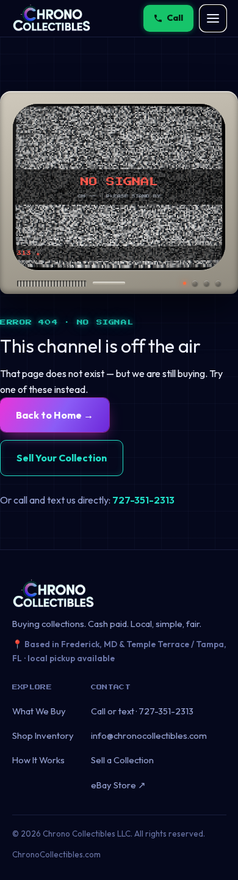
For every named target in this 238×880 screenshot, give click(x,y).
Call (175, 17)
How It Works (38, 760)
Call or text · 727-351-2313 (142, 711)
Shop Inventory (43, 735)
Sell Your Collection (61, 458)
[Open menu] (213, 18)
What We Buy (39, 711)
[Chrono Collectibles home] (52, 18)
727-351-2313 (143, 500)
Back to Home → (54, 415)
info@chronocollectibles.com (149, 735)
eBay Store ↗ (118, 785)
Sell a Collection (122, 760)
